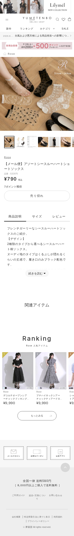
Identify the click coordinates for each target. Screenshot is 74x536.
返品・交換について (37, 497)
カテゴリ (45, 28)
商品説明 (15, 216)
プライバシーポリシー (38, 521)
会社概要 (16, 517)
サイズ (37, 216)
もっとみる (37, 415)
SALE (65, 28)
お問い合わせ (55, 495)
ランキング (26, 28)
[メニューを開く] (6, 19)
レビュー (59, 216)
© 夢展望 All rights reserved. (37, 527)
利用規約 (58, 517)
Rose (7, 157)
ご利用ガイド (18, 495)
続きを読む (35, 273)
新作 (9, 28)
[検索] (57, 19)
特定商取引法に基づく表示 (37, 517)
